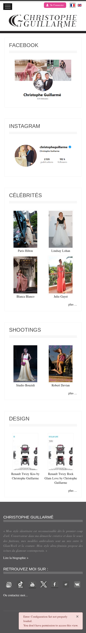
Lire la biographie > (15, 558)
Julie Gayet (61, 296)
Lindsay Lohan (60, 251)
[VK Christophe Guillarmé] (77, 584)
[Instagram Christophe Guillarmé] (43, 156)
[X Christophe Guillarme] (43, 584)
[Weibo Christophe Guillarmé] (65, 584)
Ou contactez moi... (15, 595)
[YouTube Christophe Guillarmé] (32, 584)
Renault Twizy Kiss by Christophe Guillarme (25, 476)
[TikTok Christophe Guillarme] (20, 584)
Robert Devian (61, 385)
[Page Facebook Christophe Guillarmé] (43, 81)
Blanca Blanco (25, 296)
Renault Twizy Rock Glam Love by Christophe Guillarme (61, 478)
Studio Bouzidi (25, 385)
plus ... (72, 304)
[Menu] (7, 6)
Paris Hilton (25, 251)
